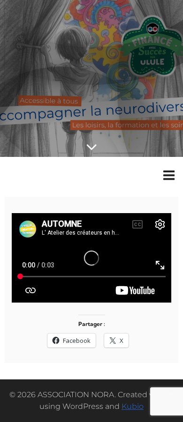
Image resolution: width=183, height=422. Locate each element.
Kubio (133, 406)
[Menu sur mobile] (169, 175)
